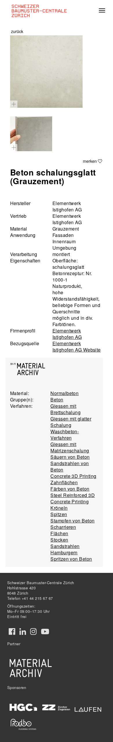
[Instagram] (33, 631)
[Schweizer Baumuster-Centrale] (41, 10)
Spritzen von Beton (71, 558)
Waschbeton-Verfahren (64, 434)
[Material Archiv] (30, 668)
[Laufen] (88, 708)
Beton (56, 399)
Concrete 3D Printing (73, 476)
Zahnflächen (64, 482)
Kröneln (59, 508)
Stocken (59, 539)
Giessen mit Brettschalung (65, 409)
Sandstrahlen (65, 546)
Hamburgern (64, 552)
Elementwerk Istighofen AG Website (76, 346)
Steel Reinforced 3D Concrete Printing (72, 498)
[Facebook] (12, 631)
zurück (17, 31)
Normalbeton (64, 393)
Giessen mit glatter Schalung (70, 421)
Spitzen (58, 514)
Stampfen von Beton (72, 520)
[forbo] (23, 724)
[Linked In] (22, 631)
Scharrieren (63, 527)
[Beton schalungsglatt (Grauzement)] (46, 71)
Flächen (59, 533)
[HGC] (23, 707)
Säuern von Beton (70, 457)
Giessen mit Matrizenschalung (69, 447)
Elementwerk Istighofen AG (67, 333)
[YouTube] (45, 631)
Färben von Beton (70, 488)
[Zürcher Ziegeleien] (56, 707)
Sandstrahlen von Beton (69, 466)
